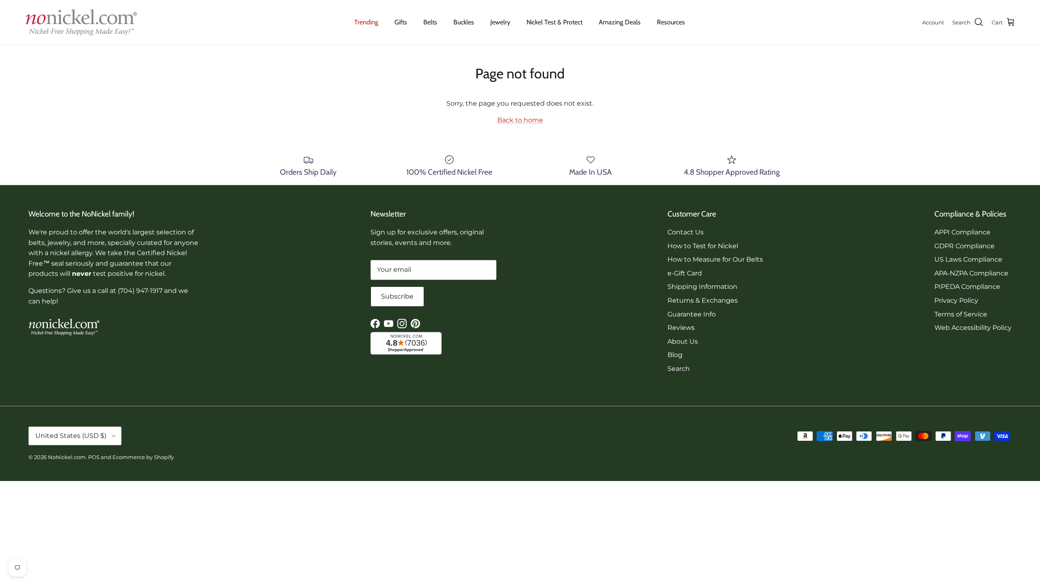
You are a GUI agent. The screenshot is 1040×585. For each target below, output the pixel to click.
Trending (366, 22)
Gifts (400, 22)
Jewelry (500, 22)
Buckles (463, 22)
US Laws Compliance (968, 259)
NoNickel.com (67, 457)
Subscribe (397, 296)
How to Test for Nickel (702, 246)
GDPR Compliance (964, 246)
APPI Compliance (962, 232)
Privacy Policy (956, 300)
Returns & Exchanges (702, 300)
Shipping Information (702, 286)
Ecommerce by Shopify (143, 457)
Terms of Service (960, 314)
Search (678, 369)
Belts (430, 22)
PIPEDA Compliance (967, 286)
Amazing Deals (620, 22)
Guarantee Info (691, 314)
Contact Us (685, 232)
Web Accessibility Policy (973, 328)
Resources (671, 22)
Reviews (681, 328)
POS (94, 457)
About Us (682, 341)
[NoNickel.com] (81, 22)
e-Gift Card (684, 273)
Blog (674, 355)
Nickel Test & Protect (554, 22)
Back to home (520, 120)
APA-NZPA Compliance (971, 273)
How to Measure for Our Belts (715, 259)
